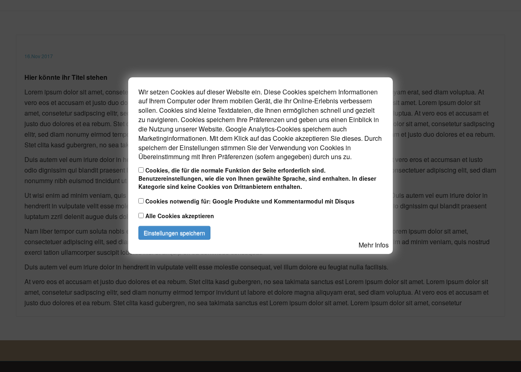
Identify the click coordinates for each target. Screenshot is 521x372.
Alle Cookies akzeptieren (179, 216)
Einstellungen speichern (174, 233)
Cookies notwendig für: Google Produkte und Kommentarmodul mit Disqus (250, 201)
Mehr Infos (374, 244)
